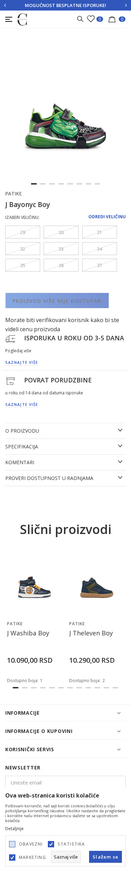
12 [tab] (115, 687)
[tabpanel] (65, 114)
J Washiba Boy (28, 633)
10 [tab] (97, 687)
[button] (55, 610)
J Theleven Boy (91, 633)
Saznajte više (21, 362)
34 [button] (99, 249)
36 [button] (61, 265)
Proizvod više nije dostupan (57, 301)
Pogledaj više (18, 351)
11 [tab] (106, 687)
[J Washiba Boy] (34, 582)
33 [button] (61, 249)
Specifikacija (21, 446)
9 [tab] (88, 687)
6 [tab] (79, 184)
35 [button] (22, 265)
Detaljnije (14, 829)
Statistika (71, 844)
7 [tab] (88, 184)
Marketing (32, 857)
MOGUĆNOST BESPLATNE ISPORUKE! (65, 5)
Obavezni (31, 844)
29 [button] (22, 232)
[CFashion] (22, 19)
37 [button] (99, 265)
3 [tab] (52, 184)
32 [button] (22, 249)
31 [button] (99, 232)
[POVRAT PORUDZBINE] (10, 380)
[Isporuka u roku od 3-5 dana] (10, 338)
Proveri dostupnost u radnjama (49, 478)
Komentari (19, 462)
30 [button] (61, 232)
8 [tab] (97, 184)
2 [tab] (43, 184)
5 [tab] (70, 184)
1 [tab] (34, 184)
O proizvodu (22, 430)
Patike (13, 193)
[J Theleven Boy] (96, 582)
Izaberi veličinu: (22, 217)
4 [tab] (61, 184)
